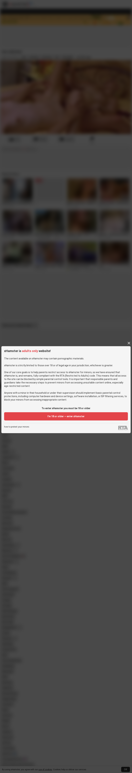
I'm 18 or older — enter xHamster (66, 416)
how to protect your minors (16, 427)
